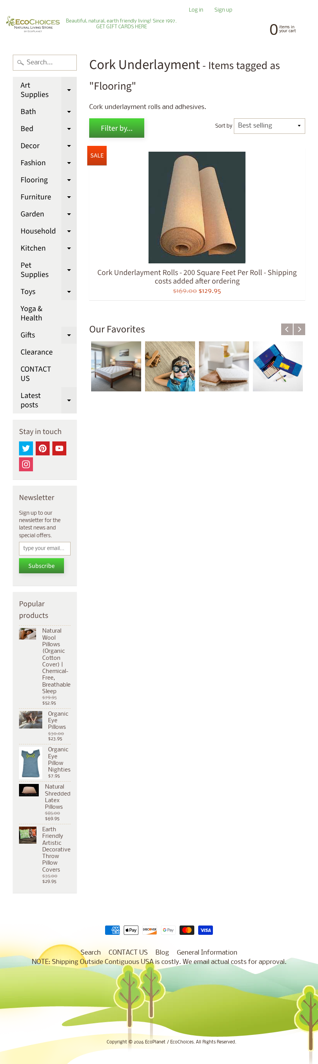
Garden (49, 216)
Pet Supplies (49, 270)
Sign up (223, 10)
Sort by (223, 126)
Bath (49, 113)
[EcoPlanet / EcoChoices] (33, 24)
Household (49, 233)
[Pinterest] (43, 448)
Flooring (49, 182)
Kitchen (49, 250)
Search (91, 953)
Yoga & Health (31, 313)
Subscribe (41, 566)
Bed (49, 130)
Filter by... (117, 128)
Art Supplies (49, 90)
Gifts (49, 337)
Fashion (49, 164)
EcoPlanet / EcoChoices (169, 1042)
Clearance (37, 352)
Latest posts (49, 401)
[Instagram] (26, 464)
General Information (207, 953)
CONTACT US (36, 374)
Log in (196, 10)
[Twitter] (26, 448)
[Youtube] (59, 448)
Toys (49, 293)
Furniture (49, 199)
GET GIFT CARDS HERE (121, 27)
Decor (49, 147)
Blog (162, 953)
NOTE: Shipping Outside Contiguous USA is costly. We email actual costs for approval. (159, 962)
